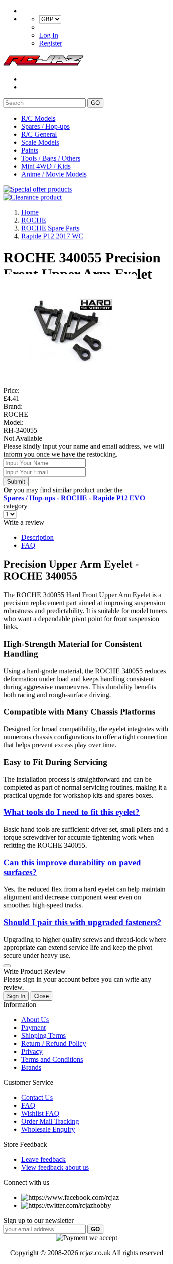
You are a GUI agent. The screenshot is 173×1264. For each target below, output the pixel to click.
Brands (31, 1067)
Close (41, 996)
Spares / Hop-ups (45, 126)
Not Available (23, 438)
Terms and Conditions (52, 1059)
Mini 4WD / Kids (46, 166)
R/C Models (38, 118)
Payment (33, 1027)
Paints (29, 150)
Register (50, 43)
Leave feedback (43, 1159)
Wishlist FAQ (40, 1113)
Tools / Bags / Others (50, 158)
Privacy (32, 1051)
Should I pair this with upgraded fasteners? (82, 922)
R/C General (39, 134)
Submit (16, 481)
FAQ (28, 545)
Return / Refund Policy (53, 1043)
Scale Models (40, 142)
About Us (35, 1019)
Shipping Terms (43, 1035)
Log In (48, 35)
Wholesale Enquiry (48, 1129)
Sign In (16, 996)
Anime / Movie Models (53, 174)
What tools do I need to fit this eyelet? (72, 812)
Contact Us (37, 1097)
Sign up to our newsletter (39, 1220)
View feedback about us (55, 1167)
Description (37, 537)
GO (95, 103)
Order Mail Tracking (50, 1121)
